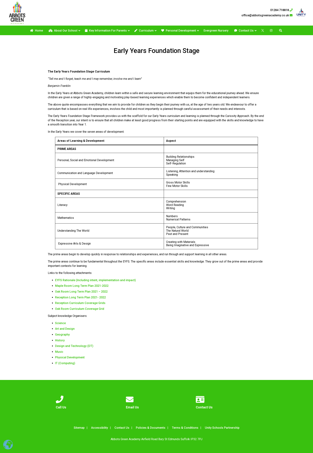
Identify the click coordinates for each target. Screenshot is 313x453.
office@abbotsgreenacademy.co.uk (265, 15)
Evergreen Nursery (216, 30)
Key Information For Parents (107, 30)
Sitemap (79, 427)
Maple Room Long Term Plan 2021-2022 (81, 285)
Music (59, 351)
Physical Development (70, 357)
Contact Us (246, 30)
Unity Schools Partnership (222, 427)
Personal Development (180, 30)
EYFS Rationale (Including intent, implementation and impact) (95, 280)
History (60, 340)
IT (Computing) (65, 363)
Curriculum (146, 30)
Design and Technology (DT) (74, 346)
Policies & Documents (150, 427)
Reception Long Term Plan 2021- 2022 (80, 297)
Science (60, 323)
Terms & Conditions (185, 427)
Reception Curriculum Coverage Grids (80, 303)
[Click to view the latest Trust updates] (301, 13)
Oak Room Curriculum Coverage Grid (79, 309)
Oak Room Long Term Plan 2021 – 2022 (81, 291)
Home (38, 30)
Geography (62, 334)
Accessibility (99, 427)
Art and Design (65, 328)
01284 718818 (280, 10)
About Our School (65, 30)
